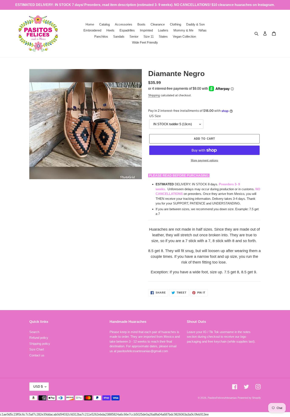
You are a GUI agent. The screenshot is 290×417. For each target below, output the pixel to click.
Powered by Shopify (249, 397)
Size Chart (36, 349)
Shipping (154, 95)
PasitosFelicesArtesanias (222, 397)
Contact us (36, 355)
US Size (155, 116)
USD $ (38, 386)
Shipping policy (39, 343)
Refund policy (38, 337)
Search (34, 332)
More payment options (204, 160)
